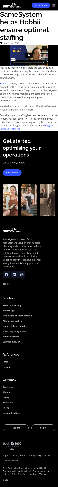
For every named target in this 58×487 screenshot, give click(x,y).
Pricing (6, 407)
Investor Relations (11, 413)
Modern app (9, 310)
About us (7, 392)
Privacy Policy (35, 455)
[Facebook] (6, 274)
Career (6, 397)
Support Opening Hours (14, 455)
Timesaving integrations (14, 331)
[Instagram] (21, 274)
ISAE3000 (49, 455)
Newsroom (8, 402)
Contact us (8, 387)
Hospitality (8, 367)
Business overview (11, 341)
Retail (5, 361)
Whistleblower (11, 460)
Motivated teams (11, 336)
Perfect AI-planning (12, 305)
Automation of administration (17, 315)
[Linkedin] (14, 274)
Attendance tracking (12, 321)
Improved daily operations (15, 326)
